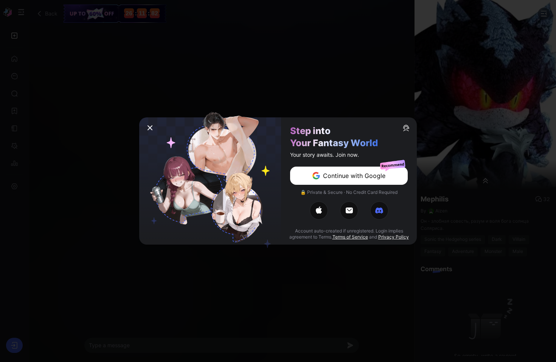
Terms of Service (350, 237)
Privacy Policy (393, 237)
